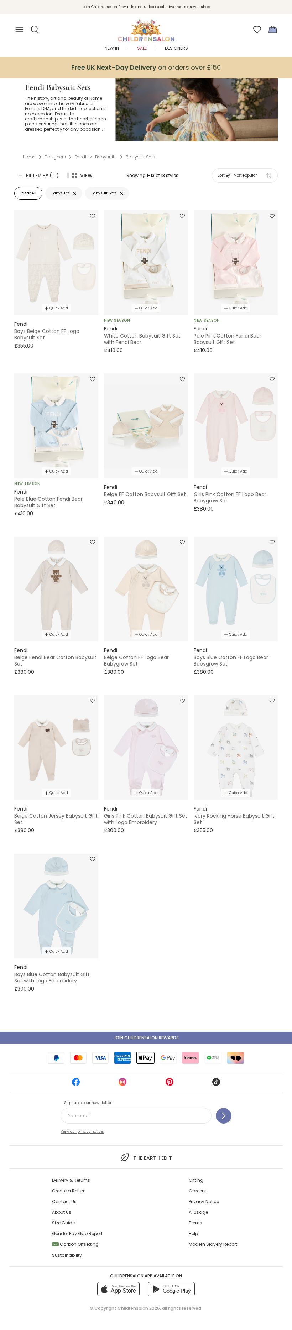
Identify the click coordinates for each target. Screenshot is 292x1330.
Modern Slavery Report (213, 1244)
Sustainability (67, 1255)
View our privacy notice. (82, 1131)
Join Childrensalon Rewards (146, 1038)
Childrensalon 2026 (139, 1308)
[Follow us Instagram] (122, 1084)
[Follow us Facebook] (76, 1084)
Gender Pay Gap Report (77, 1234)
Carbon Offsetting (76, 1244)
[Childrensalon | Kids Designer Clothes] (146, 27)
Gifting (196, 1180)
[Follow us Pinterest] (169, 1084)
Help (193, 1234)
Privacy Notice (204, 1202)
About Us (61, 1212)
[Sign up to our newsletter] (223, 1116)
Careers (197, 1191)
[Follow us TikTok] (216, 1084)
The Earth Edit (152, 1158)
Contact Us (64, 1202)
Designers (176, 48)
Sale (142, 48)
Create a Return (69, 1191)
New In (112, 48)
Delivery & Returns (71, 1180)
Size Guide (63, 1223)
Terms (195, 1223)
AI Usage (198, 1212)
